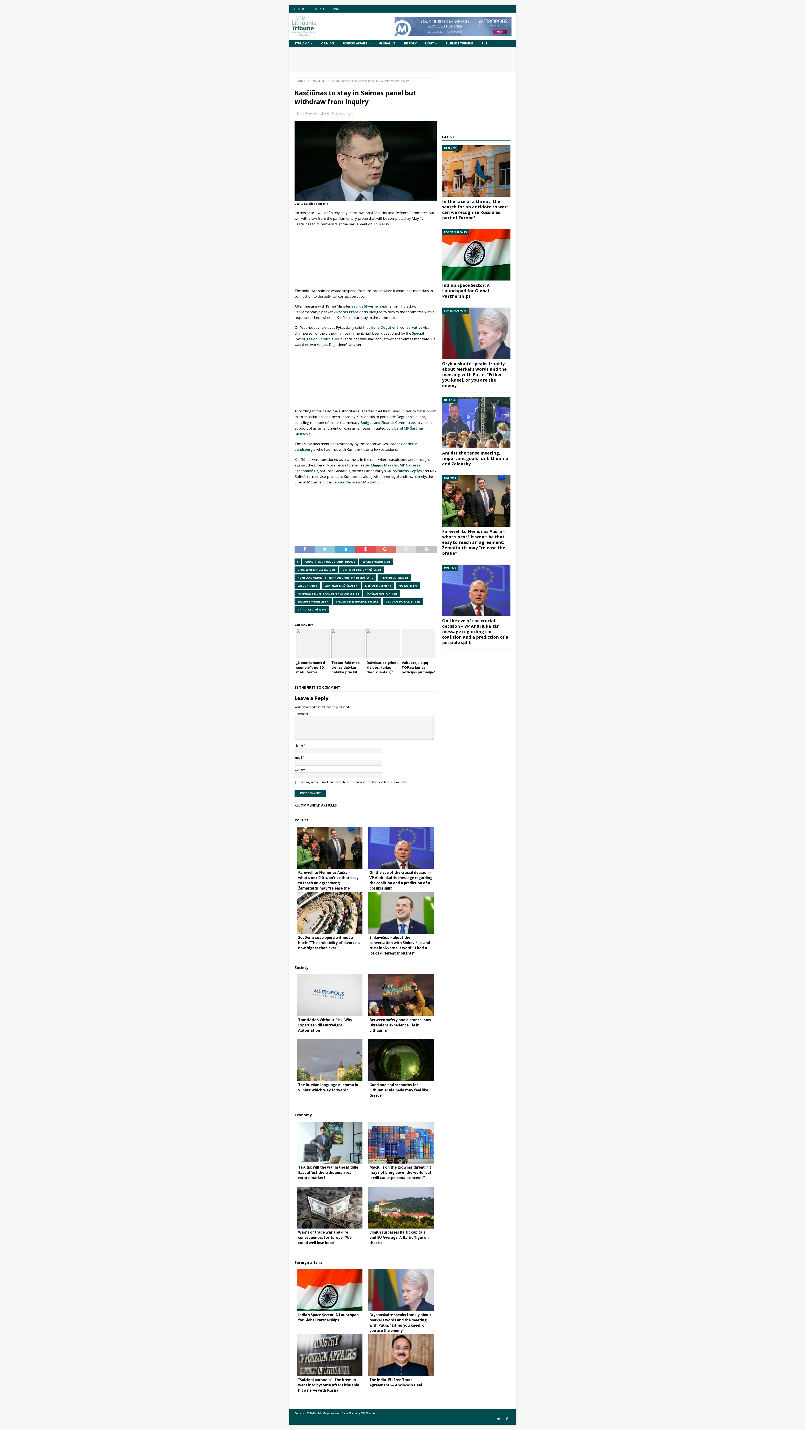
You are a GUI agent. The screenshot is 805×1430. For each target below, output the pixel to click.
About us (299, 8)
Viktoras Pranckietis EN (403, 601)
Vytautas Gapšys (407, 470)
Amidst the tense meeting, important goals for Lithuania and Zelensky (475, 458)
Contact (318, 8)
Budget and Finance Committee (387, 422)
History (410, 43)
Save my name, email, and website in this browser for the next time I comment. (353, 782)
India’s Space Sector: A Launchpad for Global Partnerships (466, 290)
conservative (411, 327)
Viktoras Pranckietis (351, 311)
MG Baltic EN (408, 585)
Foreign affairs (355, 43)
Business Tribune (459, 43)
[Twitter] (498, 1419)
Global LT (387, 43)
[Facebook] (506, 1419)
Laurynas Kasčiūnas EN (341, 585)
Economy (303, 1114)
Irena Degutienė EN (394, 577)
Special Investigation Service (357, 601)
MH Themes (368, 1413)
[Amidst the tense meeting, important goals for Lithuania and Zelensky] (476, 422)
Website (300, 770)
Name (299, 745)
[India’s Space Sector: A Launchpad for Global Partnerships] (476, 255)
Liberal (397, 428)
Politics (340, 113)
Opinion (327, 43)
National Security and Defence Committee (328, 593)
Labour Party (343, 482)
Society (301, 967)
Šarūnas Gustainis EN (381, 593)
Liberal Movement (378, 585)
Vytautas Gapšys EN (312, 609)
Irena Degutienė (385, 327)
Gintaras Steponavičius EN (362, 569)
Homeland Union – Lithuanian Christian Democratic (335, 577)
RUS (484, 43)
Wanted (337, 8)
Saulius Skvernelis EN (313, 601)
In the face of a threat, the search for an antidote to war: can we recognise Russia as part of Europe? (475, 210)
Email (299, 758)
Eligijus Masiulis (384, 465)
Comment (301, 714)
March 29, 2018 (309, 113)
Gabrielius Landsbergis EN (316, 569)
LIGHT (429, 43)
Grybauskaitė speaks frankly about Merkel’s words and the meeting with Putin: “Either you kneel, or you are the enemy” (474, 374)
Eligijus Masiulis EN (376, 562)
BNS (327, 113)
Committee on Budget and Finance (330, 562)
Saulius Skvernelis (366, 306)
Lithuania (301, 43)
